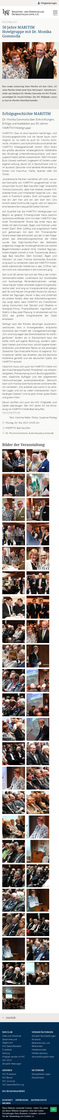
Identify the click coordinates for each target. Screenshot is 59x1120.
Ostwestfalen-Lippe (41, 1074)
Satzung (6, 1053)
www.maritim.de (11, 412)
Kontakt (7, 1100)
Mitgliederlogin (48, 3)
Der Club (7, 1032)
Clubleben (7, 1049)
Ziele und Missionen (11, 1036)
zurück (11, 1018)
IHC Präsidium (9, 1074)
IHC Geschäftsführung (13, 1084)
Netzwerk (38, 1070)
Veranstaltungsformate (43, 1056)
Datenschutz (39, 1100)
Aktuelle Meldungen (11, 1063)
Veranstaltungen (42, 1032)
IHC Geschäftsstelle (11, 1046)
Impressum (21, 1100)
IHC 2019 (7, 1060)
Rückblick (36, 1039)
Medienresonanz (40, 1053)
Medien (6, 1103)
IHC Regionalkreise (13, 1091)
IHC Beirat (7, 1077)
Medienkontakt (39, 1049)
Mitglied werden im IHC (13, 1056)
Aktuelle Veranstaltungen (44, 1036)
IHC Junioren (8, 1081)
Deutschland (38, 1077)
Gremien (7, 1070)
